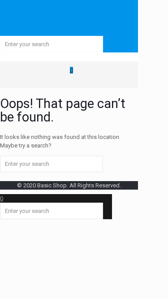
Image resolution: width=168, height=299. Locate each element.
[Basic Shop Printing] (69, 17)
